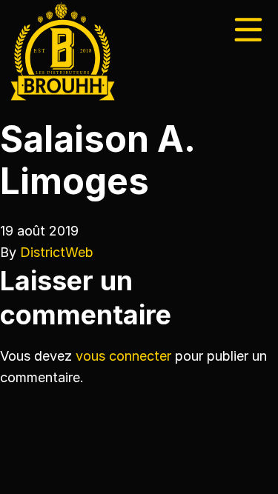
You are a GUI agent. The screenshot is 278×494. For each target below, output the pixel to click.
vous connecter (123, 356)
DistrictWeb (56, 252)
